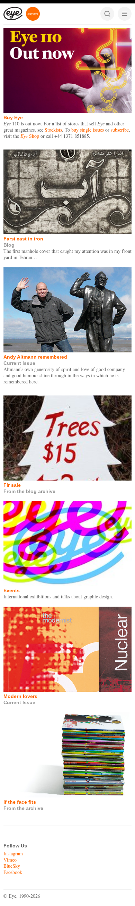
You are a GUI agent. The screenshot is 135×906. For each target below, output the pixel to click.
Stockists (53, 129)
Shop (29, 136)
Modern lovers (20, 696)
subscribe (120, 129)
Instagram (13, 853)
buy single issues (87, 129)
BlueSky (11, 866)
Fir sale (12, 485)
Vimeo (10, 859)
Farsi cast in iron (23, 238)
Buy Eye (13, 117)
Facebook (12, 872)
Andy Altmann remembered (35, 357)
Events (11, 590)
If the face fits (19, 802)
